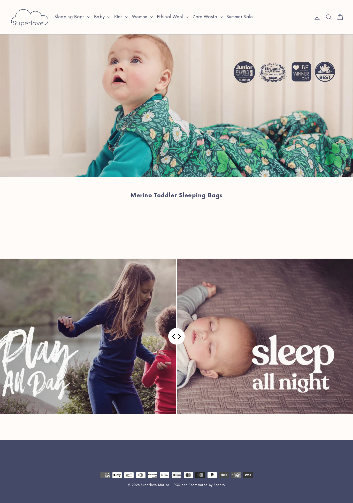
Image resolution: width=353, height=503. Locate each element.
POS (177, 485)
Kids (119, 16)
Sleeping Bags (70, 16)
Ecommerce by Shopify (207, 485)
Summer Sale (240, 16)
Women (140, 16)
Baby (100, 16)
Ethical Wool (171, 16)
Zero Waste (206, 16)
